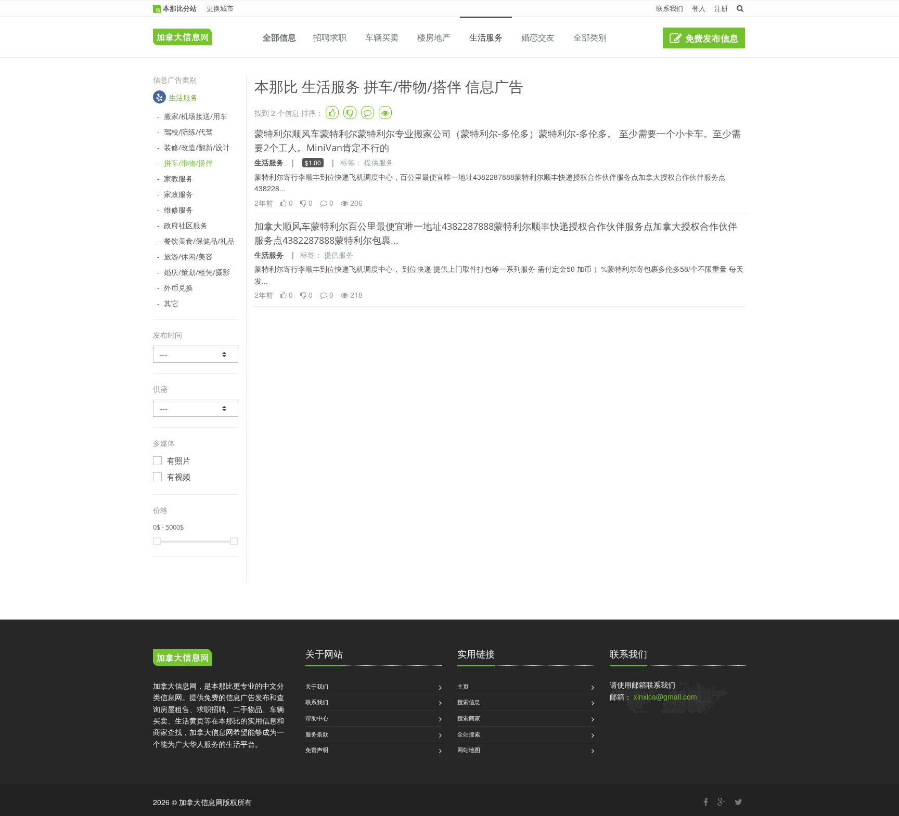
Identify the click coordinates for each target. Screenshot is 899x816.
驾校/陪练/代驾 (188, 132)
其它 (171, 303)
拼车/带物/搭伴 (188, 163)
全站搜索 (468, 734)
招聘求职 (329, 37)
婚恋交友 (538, 37)
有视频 (178, 476)
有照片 (178, 460)
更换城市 (220, 8)
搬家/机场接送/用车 (195, 116)
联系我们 (669, 8)
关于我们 (316, 686)
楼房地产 (434, 37)
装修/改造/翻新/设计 (197, 147)
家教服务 (178, 178)
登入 (698, 8)
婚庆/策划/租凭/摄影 (197, 272)
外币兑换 (178, 288)
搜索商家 (468, 718)
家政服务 (178, 194)
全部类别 (590, 37)
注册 (721, 8)
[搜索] (740, 8)
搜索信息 (468, 701)
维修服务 (178, 210)
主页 (463, 686)
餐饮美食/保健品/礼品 (199, 241)
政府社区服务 (186, 225)
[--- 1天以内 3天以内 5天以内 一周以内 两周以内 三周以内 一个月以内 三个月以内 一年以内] (195, 354)
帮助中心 (316, 718)
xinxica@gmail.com (665, 696)
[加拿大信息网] (182, 659)
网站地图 (468, 749)
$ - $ (168, 527)
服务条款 (316, 734)
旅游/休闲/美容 (188, 256)
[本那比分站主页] (179, 30)
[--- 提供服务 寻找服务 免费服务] (195, 408)
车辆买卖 (382, 37)
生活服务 (486, 37)
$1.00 (313, 162)
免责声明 (316, 749)
